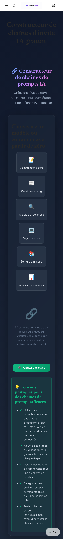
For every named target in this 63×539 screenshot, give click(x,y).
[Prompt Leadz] (31, 5)
